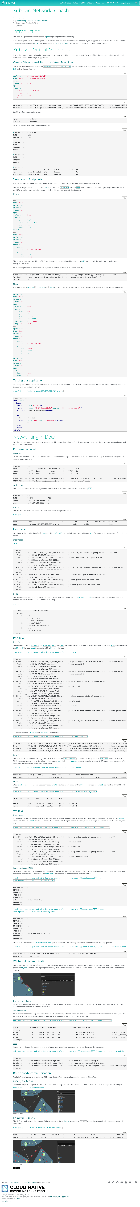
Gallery (90, 3)
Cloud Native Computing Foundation (23, 1182)
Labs (104, 3)
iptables (45, 20)
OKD (36, 43)
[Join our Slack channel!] (113, 1182)
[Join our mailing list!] (122, 1182)
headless (46, 187)
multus (30, 20)
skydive (66, 1121)
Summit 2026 (65, 3)
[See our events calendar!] (126, 1182)
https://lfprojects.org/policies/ (59, 1197)
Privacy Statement (7, 1201)
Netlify (17, 1199)
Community (112, 3)
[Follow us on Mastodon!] (136, 1182)
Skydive (24, 968)
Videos (82, 3)
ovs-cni (37, 20)
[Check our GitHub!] (117, 1182)
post (48, 37)
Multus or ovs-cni (62, 43)
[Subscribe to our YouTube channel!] (130, 1182)
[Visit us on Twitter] (109, 1182)
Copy (124, 73)
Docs (98, 3)
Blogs (75, 3)
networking (21, 20)
